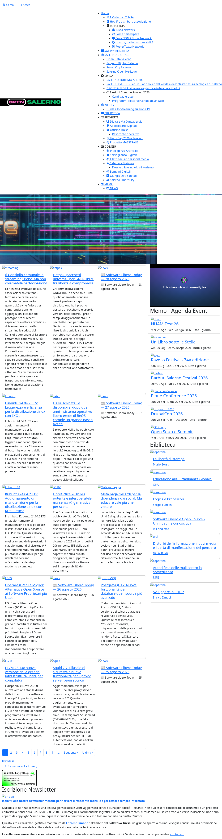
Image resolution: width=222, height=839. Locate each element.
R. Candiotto (161, 529)
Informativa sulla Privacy (21, 766)
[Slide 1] (104, 259)
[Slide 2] (111, 259)
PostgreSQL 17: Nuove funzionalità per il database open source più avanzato (121, 591)
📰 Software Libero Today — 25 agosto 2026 (121, 669)
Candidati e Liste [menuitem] (123, 96)
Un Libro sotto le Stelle (173, 342)
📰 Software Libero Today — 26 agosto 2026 (73, 587)
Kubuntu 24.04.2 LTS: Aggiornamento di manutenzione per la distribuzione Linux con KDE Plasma (23, 502)
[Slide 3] (117, 259)
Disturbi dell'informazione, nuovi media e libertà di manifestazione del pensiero (184, 545)
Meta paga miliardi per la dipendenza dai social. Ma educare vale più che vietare (121, 500)
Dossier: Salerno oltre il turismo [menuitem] (133, 167)
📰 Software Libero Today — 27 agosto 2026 (121, 405)
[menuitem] (120, 17)
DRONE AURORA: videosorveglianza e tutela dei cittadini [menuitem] (143, 88)
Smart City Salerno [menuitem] (118, 67)
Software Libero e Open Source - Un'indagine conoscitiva (179, 521)
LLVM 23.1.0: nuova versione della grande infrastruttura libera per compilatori (24, 674)
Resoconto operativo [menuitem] (125, 134)
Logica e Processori (168, 499)
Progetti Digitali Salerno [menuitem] (122, 63)
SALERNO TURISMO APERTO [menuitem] (124, 80)
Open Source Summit (172, 431)
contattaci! (177, 834)
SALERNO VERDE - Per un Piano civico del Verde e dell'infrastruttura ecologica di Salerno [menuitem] (164, 84)
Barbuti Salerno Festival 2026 (179, 378)
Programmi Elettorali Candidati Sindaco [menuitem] (138, 101)
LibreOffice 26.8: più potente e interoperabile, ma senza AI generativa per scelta (72, 500)
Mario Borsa (161, 464)
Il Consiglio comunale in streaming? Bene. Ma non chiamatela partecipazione (26, 278)
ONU (156, 485)
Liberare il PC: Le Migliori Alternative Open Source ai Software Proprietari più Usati (26, 591)
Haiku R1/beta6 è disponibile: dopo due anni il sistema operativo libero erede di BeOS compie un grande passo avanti (73, 413)
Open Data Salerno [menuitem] (118, 59)
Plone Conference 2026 (174, 395)
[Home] (30, 102)
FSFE (156, 577)
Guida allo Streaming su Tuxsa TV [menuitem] (128, 109)
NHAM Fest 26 (165, 324)
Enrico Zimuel (162, 597)
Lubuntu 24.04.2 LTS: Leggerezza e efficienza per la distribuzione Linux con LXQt (25, 409)
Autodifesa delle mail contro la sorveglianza (177, 569)
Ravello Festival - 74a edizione (180, 360)
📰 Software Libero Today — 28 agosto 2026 (121, 276)
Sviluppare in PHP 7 (168, 591)
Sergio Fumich (162, 505)
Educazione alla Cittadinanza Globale (182, 479)
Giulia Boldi (160, 553)
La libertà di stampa (169, 458)
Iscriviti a (8, 761)
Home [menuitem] (105, 13)
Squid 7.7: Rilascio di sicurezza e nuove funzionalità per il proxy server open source (72, 674)
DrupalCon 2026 (167, 414)
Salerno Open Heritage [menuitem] (121, 71)
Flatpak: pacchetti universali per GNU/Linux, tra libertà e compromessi (73, 278)
